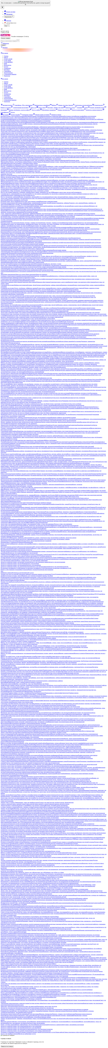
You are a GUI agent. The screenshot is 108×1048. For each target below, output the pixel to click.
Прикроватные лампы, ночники (42, 661)
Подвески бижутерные (81, 379)
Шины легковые (14, 329)
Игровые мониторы (86, 155)
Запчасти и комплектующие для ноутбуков (13, 563)
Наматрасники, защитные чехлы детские (90, 650)
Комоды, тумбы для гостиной (38, 642)
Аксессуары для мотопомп (36, 299)
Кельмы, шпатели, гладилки (30, 292)
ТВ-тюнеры (70, 145)
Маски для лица (80, 384)
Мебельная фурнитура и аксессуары (11, 181)
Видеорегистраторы (16, 338)
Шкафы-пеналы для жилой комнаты (53, 633)
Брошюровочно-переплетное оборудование (37, 480)
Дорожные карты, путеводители (79, 448)
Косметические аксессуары (63, 405)
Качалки (98, 365)
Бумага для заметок (27, 484)
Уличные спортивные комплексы (60, 428)
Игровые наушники (34, 157)
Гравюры (92, 507)
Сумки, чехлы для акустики (48, 607)
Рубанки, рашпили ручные (91, 288)
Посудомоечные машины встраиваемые (70, 117)
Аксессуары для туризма (38, 448)
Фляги (16, 448)
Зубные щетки (59, 411)
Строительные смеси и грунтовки (10, 233)
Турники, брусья (21, 428)
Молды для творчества (50, 509)
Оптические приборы (7, 519)
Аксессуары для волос (62, 388)
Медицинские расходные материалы (11, 419)
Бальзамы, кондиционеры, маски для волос (34, 387)
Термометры (62, 407)
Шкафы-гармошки (37, 633)
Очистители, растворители (73, 265)
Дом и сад (33, 107)
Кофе (5, 63)
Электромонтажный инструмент (10, 289)
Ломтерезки (76, 128)
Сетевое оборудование (7, 618)
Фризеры (43, 124)
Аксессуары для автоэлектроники (10, 347)
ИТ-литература (37, 547)
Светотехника (5, 271)
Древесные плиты (66, 238)
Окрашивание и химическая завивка (11, 390)
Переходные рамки (33, 335)
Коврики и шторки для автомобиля (63, 344)
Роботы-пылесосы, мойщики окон (44, 582)
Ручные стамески (79, 288)
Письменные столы (29, 656)
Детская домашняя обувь (57, 375)
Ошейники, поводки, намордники (60, 464)
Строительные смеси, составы (72, 233)
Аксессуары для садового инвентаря (57, 320)
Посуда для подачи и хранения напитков (58, 194)
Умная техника (5, 624)
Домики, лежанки (9, 466)
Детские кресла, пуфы (47, 632)
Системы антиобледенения (14, 244)
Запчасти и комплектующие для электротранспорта (15, 566)
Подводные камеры (35, 461)
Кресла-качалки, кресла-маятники (14, 178)
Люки (2, 274)
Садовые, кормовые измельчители (82, 300)
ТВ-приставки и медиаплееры (49, 136)
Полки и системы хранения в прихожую (41, 180)
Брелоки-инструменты (24, 448)
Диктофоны (68, 609)
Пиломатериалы (76, 238)
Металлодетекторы (18, 630)
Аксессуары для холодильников (62, 591)
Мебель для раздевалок (56, 432)
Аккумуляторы (5, 330)
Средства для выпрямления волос (24, 391)
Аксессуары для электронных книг (18, 598)
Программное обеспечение (21, 154)
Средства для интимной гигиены (37, 394)
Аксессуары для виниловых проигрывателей (20, 606)
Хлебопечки (10, 124)
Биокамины (36, 578)
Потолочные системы (16, 264)
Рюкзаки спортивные (75, 443)
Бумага (20, 484)
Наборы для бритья (56, 216)
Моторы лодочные (42, 454)
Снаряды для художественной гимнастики (68, 431)
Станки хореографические (70, 432)
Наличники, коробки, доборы (21, 259)
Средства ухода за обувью (73, 404)
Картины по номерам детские (12, 361)
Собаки (3, 464)
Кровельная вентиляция (35, 241)
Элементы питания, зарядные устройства (52, 610)
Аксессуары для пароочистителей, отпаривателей (19, 588)
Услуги (6, 66)
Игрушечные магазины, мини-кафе (38, 356)
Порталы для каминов (75, 578)
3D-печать (98, 507)
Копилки (9, 215)
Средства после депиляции (58, 397)
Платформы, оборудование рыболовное (49, 463)
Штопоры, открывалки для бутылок (17, 200)
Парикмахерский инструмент (26, 388)
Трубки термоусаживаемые (45, 250)
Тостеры (67, 122)
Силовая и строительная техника (10, 276)
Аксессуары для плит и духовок (44, 591)
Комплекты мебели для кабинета (13, 659)
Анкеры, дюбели (32, 247)
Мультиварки (42, 122)
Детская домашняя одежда (40, 373)
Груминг (3, 470)
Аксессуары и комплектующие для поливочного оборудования (76, 309)
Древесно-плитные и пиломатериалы (11, 238)
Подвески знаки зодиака (83, 531)
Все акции (5, 53)
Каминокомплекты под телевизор (62, 648)
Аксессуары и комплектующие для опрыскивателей (37, 311)
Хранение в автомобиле (21, 346)
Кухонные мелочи (34, 204)
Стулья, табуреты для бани (13, 641)
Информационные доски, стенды (15, 483)
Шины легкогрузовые (25, 329)
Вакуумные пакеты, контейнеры (53, 131)
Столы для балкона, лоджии (85, 187)
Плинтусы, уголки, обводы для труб (44, 256)
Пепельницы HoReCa (53, 496)
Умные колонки (53, 609)
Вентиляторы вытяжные (88, 578)
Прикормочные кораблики (68, 463)
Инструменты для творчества (89, 509)
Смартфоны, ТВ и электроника (23, 105)
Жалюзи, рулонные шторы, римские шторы (22, 664)
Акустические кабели (14, 607)
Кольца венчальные (10, 527)
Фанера (31, 238)
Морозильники (45, 116)
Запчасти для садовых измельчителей (52, 317)
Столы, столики (15, 172)
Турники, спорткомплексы (8, 428)
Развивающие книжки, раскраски (42, 551)
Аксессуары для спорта (31, 434)
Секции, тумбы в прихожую (21, 180)
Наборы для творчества (57, 359)
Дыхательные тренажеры (42, 407)
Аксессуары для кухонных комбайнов (40, 133)
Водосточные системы (38, 239)
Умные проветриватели (55, 626)
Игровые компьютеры (46, 148)
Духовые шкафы (37, 117)
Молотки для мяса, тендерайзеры (19, 204)
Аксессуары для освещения (69, 662)
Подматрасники (10, 638)
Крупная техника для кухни (9, 116)
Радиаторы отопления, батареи (81, 242)
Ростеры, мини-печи (19, 124)
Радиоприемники (42, 604)
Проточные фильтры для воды (38, 218)
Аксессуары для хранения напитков (38, 198)
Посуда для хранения (25, 206)
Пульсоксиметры (54, 407)
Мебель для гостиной (7, 642)
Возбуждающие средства (42, 539)
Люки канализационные (94, 232)
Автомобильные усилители (56, 335)
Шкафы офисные (70, 658)
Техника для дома (6, 582)
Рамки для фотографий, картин (40, 215)
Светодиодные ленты (41, 159)
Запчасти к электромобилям (36, 372)
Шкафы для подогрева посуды (90, 119)
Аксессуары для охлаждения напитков (84, 198)
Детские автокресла (14, 343)
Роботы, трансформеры (54, 352)
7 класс (45, 554)
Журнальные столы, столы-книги (50, 189)
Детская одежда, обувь (7, 373)
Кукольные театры (40, 353)
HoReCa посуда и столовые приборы (11, 490)
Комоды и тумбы (79, 177)
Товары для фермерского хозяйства (11, 323)
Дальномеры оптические (55, 519)
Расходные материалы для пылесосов (89, 585)
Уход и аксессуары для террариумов (84, 475)
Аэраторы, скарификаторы (16, 302)
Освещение (4, 661)
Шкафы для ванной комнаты (19, 635)
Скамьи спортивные (45, 428)
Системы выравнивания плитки (36, 257)
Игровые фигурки (90, 355)
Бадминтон (74, 437)
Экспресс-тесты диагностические (66, 420)
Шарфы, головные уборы (45, 400)
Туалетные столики (57, 168)
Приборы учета (5, 254)
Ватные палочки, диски (90, 385)
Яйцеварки (11, 125)
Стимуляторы (84, 534)
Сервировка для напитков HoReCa (70, 495)
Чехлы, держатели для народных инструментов (38, 525)
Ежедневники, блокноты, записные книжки (46, 484)
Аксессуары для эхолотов (15, 463)
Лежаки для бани (79, 186)
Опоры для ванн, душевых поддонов (52, 222)
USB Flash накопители (18, 160)
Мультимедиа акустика (15, 604)
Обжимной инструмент (26, 289)
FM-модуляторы (44, 335)
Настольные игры (18, 504)
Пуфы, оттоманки (69, 632)
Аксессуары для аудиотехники (87, 606)
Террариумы (94, 474)
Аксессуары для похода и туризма (10, 446)
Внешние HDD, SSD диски (33, 160)
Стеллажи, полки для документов (85, 658)
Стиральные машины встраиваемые (40, 574)
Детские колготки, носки (55, 373)
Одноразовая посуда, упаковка (13, 207)
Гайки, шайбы (66, 247)
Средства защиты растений (53, 321)
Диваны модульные (69, 162)
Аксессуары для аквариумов (47, 475)
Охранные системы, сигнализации (83, 629)
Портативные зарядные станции (68, 332)
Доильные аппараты (58, 323)
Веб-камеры (28, 615)
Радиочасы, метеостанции (29, 604)
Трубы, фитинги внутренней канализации (51, 232)
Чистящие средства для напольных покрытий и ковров (77, 671)
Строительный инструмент (21, 107)
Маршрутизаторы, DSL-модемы (23, 618)
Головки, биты (31, 285)
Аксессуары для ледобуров (92, 461)
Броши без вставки (21, 533)
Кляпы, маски (65, 537)
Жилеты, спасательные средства (54, 457)
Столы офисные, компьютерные (33, 487)
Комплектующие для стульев (46, 181)
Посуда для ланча (65, 206)
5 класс (36, 554)
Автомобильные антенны (76, 338)
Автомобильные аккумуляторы (18, 330)
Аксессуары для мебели (85, 181)
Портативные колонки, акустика (39, 609)
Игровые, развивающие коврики (89, 353)
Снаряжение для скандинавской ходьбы (44, 431)
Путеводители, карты (94, 547)
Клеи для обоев (43, 265)
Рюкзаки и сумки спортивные (66, 435)
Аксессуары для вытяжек (27, 591)
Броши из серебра (41, 533)
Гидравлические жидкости (91, 334)
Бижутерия (4, 379)
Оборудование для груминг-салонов (47, 470)
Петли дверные (48, 259)
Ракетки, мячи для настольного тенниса (27, 437)
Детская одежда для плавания (41, 375)
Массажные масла (18, 539)
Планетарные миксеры (54, 128)
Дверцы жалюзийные (11, 189)
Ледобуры (82, 461)
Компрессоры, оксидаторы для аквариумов (78, 474)
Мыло (10, 393)
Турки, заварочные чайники (9, 213)
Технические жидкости (7, 334)
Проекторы (61, 136)
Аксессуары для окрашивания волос (44, 391)
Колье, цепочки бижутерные (66, 379)
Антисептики (87, 414)
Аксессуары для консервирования (49, 209)
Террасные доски (56, 238)
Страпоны (8, 536)
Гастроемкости (77, 192)
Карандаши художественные (37, 512)
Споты (64, 661)
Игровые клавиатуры (22, 157)
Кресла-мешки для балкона (49, 187)
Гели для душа (16, 393)
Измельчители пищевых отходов (71, 119)
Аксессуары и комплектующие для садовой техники (16, 312)
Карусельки (57, 365)
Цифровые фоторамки (41, 140)
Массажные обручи (85, 422)
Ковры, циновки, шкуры (25, 677)
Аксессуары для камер (63, 139)
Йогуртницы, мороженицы (33, 124)
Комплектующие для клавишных (26, 524)
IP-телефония (14, 620)
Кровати (19, 636)
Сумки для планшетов (39, 603)
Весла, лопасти (71, 454)
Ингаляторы (31, 407)
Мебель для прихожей (7, 180)
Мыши (24, 613)
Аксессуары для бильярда (37, 440)
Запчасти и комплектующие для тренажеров (13, 565)
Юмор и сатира (82, 559)
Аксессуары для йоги (20, 422)
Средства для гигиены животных (87, 466)
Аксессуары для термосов (32, 446)
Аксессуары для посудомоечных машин (83, 591)
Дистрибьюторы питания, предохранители (36, 337)
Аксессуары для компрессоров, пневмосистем (80, 279)
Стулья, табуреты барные (37, 172)
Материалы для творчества (36, 509)
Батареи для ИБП (76, 613)
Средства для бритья (79, 397)
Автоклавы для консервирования (68, 124)
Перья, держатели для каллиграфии (69, 512)
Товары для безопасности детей (82, 183)
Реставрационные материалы (75, 257)
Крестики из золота (36, 530)
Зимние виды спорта (7, 425)
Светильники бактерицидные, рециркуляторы (31, 408)
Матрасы (14, 636)
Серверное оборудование (70, 148)
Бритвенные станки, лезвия (28, 397)
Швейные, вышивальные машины (73, 574)
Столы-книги (58, 169)
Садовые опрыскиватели (31, 308)
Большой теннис (82, 437)
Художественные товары (8, 512)
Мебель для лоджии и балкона (9, 187)
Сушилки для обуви (47, 575)
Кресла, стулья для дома (11, 644)
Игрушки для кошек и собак (78, 464)
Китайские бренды (51, 381)
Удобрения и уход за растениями (10, 321)
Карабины (8, 248)
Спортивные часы (36, 435)
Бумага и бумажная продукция (9, 484)
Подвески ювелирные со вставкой (91, 530)
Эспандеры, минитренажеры (59, 422)
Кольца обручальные (22, 527)
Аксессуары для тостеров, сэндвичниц (18, 133)
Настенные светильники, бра (74, 661)
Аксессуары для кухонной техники (11, 131)
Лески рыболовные (46, 458)
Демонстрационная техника (9, 481)
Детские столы (47, 168)
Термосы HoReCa (64, 496)
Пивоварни (91, 209)
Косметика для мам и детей (44, 393)
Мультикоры (34, 521)
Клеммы (19, 250)
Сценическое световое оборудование (56, 521)
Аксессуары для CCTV (38, 629)
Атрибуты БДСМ (5, 537)
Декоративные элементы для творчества (69, 509)
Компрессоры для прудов (90, 305)
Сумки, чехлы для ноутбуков (88, 152)
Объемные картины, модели (65, 507)
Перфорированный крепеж (54, 247)
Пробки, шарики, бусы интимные (35, 534)
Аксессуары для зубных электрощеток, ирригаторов (51, 413)
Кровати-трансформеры (32, 175)
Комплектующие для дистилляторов (88, 210)
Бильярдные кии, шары (23, 440)
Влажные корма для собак (25, 464)
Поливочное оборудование (16, 308)
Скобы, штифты (41, 247)
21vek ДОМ (7, 60)
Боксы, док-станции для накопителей (56, 151)
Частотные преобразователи (32, 253)
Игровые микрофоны (68, 157)
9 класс (53, 554)
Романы (76, 559)
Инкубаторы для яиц (27, 323)
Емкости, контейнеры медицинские (73, 419)
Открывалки (84, 209)
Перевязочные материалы (56, 419)
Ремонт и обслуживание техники (10, 569)
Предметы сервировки (13, 195)
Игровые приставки (14, 155)
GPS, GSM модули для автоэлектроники (65, 347)
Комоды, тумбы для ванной (57, 166)
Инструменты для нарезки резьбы (41, 291)
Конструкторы (10, 352)
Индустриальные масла (65, 334)
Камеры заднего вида (13, 349)
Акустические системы (80, 604)
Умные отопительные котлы (41, 626)
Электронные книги (31, 597)
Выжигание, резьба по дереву (77, 359)
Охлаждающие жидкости (45, 334)
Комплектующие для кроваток (57, 364)
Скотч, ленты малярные (66, 292)
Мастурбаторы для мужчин (53, 534)
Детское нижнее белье (68, 373)
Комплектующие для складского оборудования (69, 499)
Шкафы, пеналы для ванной (36, 645)
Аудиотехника (5, 604)
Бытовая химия (5, 670)
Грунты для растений (39, 321)
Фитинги (51, 230)
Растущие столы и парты (90, 168)
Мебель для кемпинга (7, 451)
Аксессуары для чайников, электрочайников (71, 213)
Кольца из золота (26, 528)
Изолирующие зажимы (59, 250)
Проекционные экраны (71, 136)
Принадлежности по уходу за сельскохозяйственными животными (65, 324)
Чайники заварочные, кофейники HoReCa (33, 492)
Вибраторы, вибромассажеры (17, 534)
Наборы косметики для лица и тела (79, 393)
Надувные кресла (59, 632)
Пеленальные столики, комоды (74, 166)
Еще (6, 25)
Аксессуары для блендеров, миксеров (78, 133)
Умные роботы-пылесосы (16, 624)
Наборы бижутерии (12, 381)
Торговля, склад (5, 498)
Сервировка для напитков (20, 198)
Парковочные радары (90, 338)
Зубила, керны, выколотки (93, 285)
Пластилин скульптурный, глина (61, 513)
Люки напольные (31, 274)
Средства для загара (21, 399)
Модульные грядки (84, 308)
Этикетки (18, 486)
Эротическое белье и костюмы (9, 540)
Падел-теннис (13, 439)
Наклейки (13, 486)
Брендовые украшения (13, 379)
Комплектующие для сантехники (10, 222)
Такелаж (47, 276)
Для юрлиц (9, 14)
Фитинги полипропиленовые (77, 219)
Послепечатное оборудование (9, 480)
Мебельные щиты (46, 238)
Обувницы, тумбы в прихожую (40, 166)
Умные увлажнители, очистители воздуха (20, 626)
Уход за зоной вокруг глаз (55, 384)
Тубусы (28, 515)
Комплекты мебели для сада (41, 184)
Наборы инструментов (20, 285)
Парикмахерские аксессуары (43, 388)
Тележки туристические (92, 443)
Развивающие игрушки (73, 353)
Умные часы (18, 137)
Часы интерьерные (40, 667)
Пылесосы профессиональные (43, 279)
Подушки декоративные (91, 674)
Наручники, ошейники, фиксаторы (20, 537)
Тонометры (24, 407)
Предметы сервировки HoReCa (54, 492)
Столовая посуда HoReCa (71, 492)
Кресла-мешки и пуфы (15, 632)
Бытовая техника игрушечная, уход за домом (43, 355)
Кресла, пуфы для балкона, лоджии (15, 190)
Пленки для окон (87, 664)
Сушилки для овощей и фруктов (34, 130)
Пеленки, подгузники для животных (37, 466)
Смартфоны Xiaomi (47, 594)
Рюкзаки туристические (84, 442)
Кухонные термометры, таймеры (59, 203)
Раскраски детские (44, 359)
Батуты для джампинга (30, 423)
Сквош (7, 439)
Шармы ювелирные (12, 530)
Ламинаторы (21, 480)
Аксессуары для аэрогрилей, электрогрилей (39, 134)
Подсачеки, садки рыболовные (70, 461)
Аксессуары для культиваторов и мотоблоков (24, 315)
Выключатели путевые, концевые (69, 251)
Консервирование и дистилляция (10, 209)
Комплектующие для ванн (70, 222)
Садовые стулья (28, 184)
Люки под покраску (41, 274)
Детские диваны (80, 162)
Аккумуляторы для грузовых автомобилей (64, 330)
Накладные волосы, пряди (76, 388)
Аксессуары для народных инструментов (12, 525)
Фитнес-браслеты (27, 137)
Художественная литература (9, 557)
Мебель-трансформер (7, 175)
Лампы (31, 662)
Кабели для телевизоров (37, 145)
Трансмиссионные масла (31, 334)
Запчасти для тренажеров (33, 565)
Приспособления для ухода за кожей (56, 385)
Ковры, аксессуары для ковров (41, 677)
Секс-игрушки (5, 534)
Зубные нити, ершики (69, 411)
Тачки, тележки (30, 320)
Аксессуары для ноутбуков (46, 152)
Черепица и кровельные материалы (22, 239)
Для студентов (86, 554)
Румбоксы (66, 359)
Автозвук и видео (6, 335)
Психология (21, 547)
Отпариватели (59, 574)
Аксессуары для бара (7, 198)
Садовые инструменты (7, 320)
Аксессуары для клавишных (9, 524)
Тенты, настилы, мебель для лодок (57, 454)
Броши (3, 533)
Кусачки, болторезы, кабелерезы (58, 289)
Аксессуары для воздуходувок (46, 315)
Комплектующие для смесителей (19, 225)
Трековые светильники (65, 271)
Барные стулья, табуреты (27, 639)
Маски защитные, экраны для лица (42, 414)
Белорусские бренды (89, 381)
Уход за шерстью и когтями (85, 470)
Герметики (26, 265)
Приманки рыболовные (58, 458)
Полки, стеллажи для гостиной (77, 642)
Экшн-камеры (32, 139)
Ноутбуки (7, 69)
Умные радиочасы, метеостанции (72, 626)
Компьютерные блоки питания (50, 149)
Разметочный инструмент (8, 291)
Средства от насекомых (25, 673)
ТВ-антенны (63, 145)
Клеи (93, 265)
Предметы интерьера (55, 215)
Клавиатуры (29, 613)
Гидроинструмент (22, 277)
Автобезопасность (6, 341)
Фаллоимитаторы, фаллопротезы (70, 534)
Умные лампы (80, 621)
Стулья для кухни (25, 172)
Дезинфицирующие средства (70, 673)
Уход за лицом (5, 384)
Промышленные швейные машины (41, 502)
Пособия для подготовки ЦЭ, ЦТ (72, 554)
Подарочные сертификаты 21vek (10, 568)
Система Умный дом (7, 621)
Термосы (22, 446)
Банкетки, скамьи (76, 180)
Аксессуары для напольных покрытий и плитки (14, 256)
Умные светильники (11, 623)
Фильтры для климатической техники (59, 589)
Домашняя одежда (67, 400)
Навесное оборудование (38, 312)
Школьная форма (27, 373)
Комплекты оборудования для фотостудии (36, 143)
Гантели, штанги (46, 422)
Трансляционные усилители (70, 606)
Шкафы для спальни (82, 647)
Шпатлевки (32, 233)
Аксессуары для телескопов (92, 519)
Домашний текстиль (6, 674)
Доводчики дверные (70, 259)
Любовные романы (68, 559)
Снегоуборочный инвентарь (93, 320)
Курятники (87, 324)
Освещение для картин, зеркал (41, 662)
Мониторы (24, 136)
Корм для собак (13, 469)
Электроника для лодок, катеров (66, 455)
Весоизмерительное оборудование (18, 499)
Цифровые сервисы (6, 572)
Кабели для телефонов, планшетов (93, 603)
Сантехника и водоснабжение (83, 105)
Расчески (53, 388)
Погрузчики (31, 277)
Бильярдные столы (10, 440)
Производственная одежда (74, 295)
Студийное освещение (48, 142)
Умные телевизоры (29, 624)
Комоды (12, 166)
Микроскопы (22, 519)
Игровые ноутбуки (50, 155)
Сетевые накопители (55, 160)
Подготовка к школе (19, 556)
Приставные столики (24, 169)
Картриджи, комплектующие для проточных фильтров (74, 218)
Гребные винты (24, 455)
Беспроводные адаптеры (62, 618)
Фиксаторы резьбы (86, 265)
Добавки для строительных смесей (20, 235)
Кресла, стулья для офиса (43, 658)
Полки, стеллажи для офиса (28, 489)
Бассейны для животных (88, 467)
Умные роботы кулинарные (68, 624)
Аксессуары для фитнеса (34, 422)
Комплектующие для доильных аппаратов (76, 323)
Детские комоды (50, 369)
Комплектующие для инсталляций (63, 230)
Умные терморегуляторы (67, 623)
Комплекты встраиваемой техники (35, 119)
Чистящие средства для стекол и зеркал (82, 670)
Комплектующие (5, 149)
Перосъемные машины (21, 326)
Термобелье (30, 400)
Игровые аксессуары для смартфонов (53, 601)
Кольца (3, 527)
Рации (31, 498)
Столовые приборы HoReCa (83, 490)
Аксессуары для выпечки (57, 197)
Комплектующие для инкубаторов (43, 323)
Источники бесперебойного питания (60, 613)
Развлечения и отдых (7, 504)
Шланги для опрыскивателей (60, 311)
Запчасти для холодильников (57, 562)
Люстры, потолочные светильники (17, 661)
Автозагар (30, 399)
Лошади (3, 478)
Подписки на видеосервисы (52, 145)
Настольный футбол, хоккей (61, 504)
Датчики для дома (68, 629)
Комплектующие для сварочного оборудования (81, 282)
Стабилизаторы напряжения (89, 613)
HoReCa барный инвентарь (8, 495)
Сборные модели (79, 358)
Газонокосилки (35, 300)
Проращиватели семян (75, 130)
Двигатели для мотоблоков (52, 312)
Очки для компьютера (60, 152)
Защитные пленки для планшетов (23, 603)
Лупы (33, 519)
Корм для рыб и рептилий (25, 474)
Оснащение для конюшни (82, 478)
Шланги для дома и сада (45, 308)
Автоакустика (24, 335)
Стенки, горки (20, 633)
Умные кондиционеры (94, 624)
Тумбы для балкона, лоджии (68, 189)
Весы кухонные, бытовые (17, 130)
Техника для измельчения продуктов (11, 128)
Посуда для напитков (24, 194)
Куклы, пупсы (75, 352)
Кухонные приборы (22, 203)
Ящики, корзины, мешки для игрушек (35, 367)
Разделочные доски (44, 203)
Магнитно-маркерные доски (25, 481)
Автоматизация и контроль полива (48, 309)
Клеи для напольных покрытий (57, 265)
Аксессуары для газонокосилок (64, 315)
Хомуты (91, 247)
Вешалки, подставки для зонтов (62, 180)
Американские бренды (76, 381)
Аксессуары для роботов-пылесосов (68, 585)
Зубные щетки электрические (21, 411)
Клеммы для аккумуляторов (12, 332)
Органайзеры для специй (52, 206)
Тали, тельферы (40, 276)
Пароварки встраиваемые (43, 120)
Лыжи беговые (26, 425)
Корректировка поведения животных (51, 467)
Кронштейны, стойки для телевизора (42, 648)
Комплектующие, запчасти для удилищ (39, 460)
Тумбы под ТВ (87, 166)
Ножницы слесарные (67, 285)
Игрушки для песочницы (12, 355)
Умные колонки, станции (35, 621)
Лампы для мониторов (54, 159)
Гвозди (25, 247)
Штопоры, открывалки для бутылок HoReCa (47, 495)
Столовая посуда (86, 194)
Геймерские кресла (57, 639)
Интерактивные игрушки (40, 352)
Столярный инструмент (7, 288)
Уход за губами (25, 385)
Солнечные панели (83, 332)
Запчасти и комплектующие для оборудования (27, 306)
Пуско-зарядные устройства (28, 332)
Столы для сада (92, 184)
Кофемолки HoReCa (41, 496)
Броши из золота (31, 533)
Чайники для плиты (42, 213)
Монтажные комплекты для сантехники (53, 229)
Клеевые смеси (24, 233)
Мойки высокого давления (85, 302)
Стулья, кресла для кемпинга (40, 451)
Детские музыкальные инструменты (56, 353)
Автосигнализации (27, 338)
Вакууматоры (47, 130)
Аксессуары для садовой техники (31, 314)
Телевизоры (7, 68)
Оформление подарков (68, 216)
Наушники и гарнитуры (23, 609)
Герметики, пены (100, 265)
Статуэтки (85, 215)
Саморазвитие (29, 547)
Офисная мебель (5, 487)
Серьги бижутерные (41, 379)
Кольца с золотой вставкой (13, 528)
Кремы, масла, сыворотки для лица (19, 384)
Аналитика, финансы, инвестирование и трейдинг (60, 544)
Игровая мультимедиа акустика (83, 157)
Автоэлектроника (6, 338)
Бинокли (15, 519)
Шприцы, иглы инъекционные (93, 419)
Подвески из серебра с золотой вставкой (49, 531)
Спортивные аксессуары (8, 435)
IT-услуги (31, 572)
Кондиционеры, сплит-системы (37, 577)
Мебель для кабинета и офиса (9, 658)
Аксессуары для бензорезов (37, 297)
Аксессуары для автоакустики (15, 337)
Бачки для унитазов (61, 224)
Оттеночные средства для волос (91, 390)
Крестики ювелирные (24, 530)
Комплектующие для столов (29, 181)
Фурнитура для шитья (85, 516)
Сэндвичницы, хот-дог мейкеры (55, 122)
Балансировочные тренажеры (15, 423)
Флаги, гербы (21, 560)
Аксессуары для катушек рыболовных (61, 460)
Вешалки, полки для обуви (12, 489)
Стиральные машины (10, 74)
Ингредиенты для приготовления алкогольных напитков (22, 210)
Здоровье (79, 107)
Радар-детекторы (64, 338)
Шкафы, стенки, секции (37, 177)
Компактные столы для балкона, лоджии (37, 190)
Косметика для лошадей (56, 478)
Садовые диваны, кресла (17, 184)
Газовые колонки (24, 242)
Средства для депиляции (43, 397)
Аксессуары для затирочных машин (18, 299)
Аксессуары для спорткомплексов (56, 367)
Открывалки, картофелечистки (60, 130)
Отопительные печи (48, 242)
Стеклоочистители (87, 582)
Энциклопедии (10, 550)
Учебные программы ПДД (32, 556)
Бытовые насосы (25, 218)
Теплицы (60, 308)
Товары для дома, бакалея (65, 105)
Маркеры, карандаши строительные (61, 291)
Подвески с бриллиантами (68, 531)
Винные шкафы (79, 116)
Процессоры (12, 151)
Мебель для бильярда (50, 440)
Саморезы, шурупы (17, 247)
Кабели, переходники (29, 146)
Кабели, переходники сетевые (37, 620)
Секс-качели (72, 537)
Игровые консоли (58, 148)
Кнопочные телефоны (54, 595)
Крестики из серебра (47, 530)
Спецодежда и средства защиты (10, 295)
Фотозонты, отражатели (88, 142)
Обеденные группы (48, 169)
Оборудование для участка (8, 305)
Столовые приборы (75, 194)
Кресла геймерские (45, 157)
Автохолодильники (53, 346)
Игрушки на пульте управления (23, 352)
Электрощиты (23, 251)
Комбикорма (8, 324)
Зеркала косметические (77, 405)
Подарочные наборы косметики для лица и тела (37, 216)
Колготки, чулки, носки (20, 400)
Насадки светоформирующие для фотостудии (68, 142)
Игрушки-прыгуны (25, 355)
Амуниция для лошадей (12, 478)
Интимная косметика (7, 539)
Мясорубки (70, 128)
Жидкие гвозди (18, 265)
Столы (2, 168)
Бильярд (3, 440)
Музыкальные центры (53, 604)
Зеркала (14, 647)
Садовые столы (78, 168)
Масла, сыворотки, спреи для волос (57, 387)
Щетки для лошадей (69, 478)
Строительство (98, 105)
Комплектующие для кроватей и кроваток (66, 181)
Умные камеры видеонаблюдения (52, 621)
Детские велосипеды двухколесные (32, 370)
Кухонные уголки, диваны (56, 162)
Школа (6, 57)
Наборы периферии (43, 613)
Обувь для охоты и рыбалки (28, 404)
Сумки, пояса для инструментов (57, 295)
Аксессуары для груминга (13, 470)
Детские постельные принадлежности (55, 362)
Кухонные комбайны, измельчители (37, 128)
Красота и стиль (70, 107)
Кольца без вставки (68, 527)
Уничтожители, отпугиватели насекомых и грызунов (23, 309)
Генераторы (33, 276)
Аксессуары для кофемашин (70, 131)
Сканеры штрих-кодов (73, 498)
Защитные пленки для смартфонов (18, 601)
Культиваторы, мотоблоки (47, 300)
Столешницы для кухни (33, 171)
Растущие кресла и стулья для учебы (60, 656)
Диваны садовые (89, 162)
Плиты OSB (25, 238)
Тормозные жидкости (78, 334)
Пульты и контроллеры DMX (88, 521)
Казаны (90, 448)
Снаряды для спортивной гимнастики (19, 432)
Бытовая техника (7, 105)
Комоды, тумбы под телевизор (22, 648)
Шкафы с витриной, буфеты (72, 633)
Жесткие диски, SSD (16, 149)
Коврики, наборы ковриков (58, 677)
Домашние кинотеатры (66, 604)
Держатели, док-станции (86, 610)
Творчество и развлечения (8, 359)
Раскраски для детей (86, 551)
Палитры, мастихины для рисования (40, 515)
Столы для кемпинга (55, 451)
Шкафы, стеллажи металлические (19, 498)
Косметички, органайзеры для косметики (27, 405)
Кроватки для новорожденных (40, 636)
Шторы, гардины (40, 664)
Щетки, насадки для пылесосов (49, 585)
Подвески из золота (20, 531)
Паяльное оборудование (43, 282)
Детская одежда (18, 373)
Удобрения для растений (26, 321)
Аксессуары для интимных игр (52, 537)
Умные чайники (55, 624)
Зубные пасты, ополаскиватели (85, 411)
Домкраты (64, 279)
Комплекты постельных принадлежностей (39, 674)
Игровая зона (4, 155)
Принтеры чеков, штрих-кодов (58, 498)
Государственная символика (9, 560)
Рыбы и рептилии (6, 474)
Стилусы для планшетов (53, 603)
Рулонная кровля (23, 241)
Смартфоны (7, 71)
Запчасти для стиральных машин (39, 562)
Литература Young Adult (53, 557)
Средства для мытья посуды (36, 671)
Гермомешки (79, 435)
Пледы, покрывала (66, 674)
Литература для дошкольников (16, 553)
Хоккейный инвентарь (70, 425)
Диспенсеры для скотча (79, 292)
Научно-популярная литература (51, 547)
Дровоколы (36, 302)
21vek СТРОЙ (8, 59)
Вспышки (54, 139)
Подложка (31, 256)
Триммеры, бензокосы (16, 300)
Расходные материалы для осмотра (47, 420)
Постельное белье (56, 674)
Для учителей (94, 554)
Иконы (103, 215)
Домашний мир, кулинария (80, 547)
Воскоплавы (69, 397)
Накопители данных (6, 160)
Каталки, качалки (17, 370)
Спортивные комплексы (33, 428)
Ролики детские (87, 370)
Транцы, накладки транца (83, 454)
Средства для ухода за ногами (19, 394)
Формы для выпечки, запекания (28, 197)
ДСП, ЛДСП (37, 238)
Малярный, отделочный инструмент (48, 292)
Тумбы (16, 166)
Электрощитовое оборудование (10, 251)
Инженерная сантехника (8, 227)
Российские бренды (10, 382)
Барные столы (18, 168)
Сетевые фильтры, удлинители (16, 615)
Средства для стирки (15, 670)
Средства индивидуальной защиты (29, 295)
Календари (7, 486)
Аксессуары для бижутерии (26, 381)
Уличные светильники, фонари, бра (18, 662)
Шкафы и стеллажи (6, 633)
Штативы (32, 140)
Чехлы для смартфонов (81, 600)
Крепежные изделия (6, 247)
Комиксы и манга (65, 557)
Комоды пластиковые (97, 166)
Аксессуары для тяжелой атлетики (39, 432)
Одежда (3, 400)
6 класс (41, 554)
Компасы (12, 448)
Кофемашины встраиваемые (17, 119)
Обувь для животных (13, 467)
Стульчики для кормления (89, 172)
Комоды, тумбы (5, 166)
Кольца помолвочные (34, 527)
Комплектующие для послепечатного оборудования (91, 480)
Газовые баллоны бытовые (17, 580)
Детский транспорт (6, 370)
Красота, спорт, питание (39, 548)
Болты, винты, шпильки (82, 247)
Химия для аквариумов (16, 475)
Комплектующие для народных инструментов (65, 525)
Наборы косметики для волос (76, 387)
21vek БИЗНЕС (8, 62)
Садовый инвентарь (41, 320)
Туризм (3, 442)
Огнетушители (43, 295)
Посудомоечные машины (56, 116)
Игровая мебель (5, 165)
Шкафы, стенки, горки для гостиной (57, 642)
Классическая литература (38, 557)
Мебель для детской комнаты (9, 369)
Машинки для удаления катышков (31, 575)
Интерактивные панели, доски (42, 481)
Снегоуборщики (28, 302)
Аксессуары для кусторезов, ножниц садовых (54, 314)
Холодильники (8, 72)
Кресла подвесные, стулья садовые (67, 187)
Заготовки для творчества (21, 509)
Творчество (4, 507)
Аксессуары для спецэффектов (22, 522)
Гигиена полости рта (7, 411)
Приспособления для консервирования (70, 209)
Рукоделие (4, 516)
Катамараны (33, 454)
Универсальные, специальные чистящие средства (57, 670)
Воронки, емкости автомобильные (86, 346)
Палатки (7, 442)
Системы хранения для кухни (64, 183)
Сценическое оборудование (9, 521)
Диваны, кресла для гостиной (21, 642)
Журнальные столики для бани (66, 186)
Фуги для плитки (76, 256)
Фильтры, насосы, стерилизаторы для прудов (70, 305)
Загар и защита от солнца (8, 399)
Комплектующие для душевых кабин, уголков (42, 225)
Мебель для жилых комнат (8, 177)
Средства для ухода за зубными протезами (24, 413)
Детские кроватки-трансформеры (48, 175)
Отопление (4, 242)
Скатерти (81, 674)
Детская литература (6, 551)
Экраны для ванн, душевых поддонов (31, 222)
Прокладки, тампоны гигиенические (21, 417)
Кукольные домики (29, 353)
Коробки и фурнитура (7, 259)
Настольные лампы (56, 661)
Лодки (14, 454)
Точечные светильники (51, 271)
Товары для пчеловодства (8, 327)
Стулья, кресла (69, 177)
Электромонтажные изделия (9, 250)
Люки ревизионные (9, 274)
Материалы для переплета (68, 480)
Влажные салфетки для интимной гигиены (63, 417)
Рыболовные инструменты (30, 463)
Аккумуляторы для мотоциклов (85, 330)
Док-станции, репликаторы (17, 617)
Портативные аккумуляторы (32, 610)
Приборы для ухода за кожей (38, 385)
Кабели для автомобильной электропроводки (32, 349)
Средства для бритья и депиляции (10, 397)
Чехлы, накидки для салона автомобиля (42, 344)
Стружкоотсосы (56, 279)
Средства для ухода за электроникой (12, 146)
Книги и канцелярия (78, 110)
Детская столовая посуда (27, 195)
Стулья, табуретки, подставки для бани (26, 186)
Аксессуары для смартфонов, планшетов (12, 600)
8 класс (49, 554)
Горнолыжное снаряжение (38, 425)
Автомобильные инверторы (51, 338)
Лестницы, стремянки (20, 320)
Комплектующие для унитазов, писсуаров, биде (42, 224)
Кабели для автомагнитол (78, 337)
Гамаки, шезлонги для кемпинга (80, 451)
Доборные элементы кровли (80, 239)
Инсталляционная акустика (54, 606)
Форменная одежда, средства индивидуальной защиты (16, 414)
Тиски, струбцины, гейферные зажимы (25, 288)
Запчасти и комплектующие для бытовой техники (15, 562)
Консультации (24, 569)
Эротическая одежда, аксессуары (27, 540)
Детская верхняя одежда (82, 373)
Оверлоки (86, 574)
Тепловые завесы (18, 578)
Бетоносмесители (25, 276)
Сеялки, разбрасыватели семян (49, 302)
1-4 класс (31, 554)
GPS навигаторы (38, 338)
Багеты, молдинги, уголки (53, 264)
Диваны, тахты (13, 162)
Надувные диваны (32, 163)
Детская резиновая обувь (87, 375)
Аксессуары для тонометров (25, 410)
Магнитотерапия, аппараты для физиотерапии (79, 407)
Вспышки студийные (18, 143)
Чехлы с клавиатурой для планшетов (87, 601)
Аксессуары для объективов (21, 140)
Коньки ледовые (17, 425)
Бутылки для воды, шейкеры (49, 435)
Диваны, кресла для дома (23, 177)
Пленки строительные (17, 294)
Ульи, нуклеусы (19, 327)
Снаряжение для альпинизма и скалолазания (21, 443)
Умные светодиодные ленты (25, 623)
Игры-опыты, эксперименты (36, 358)
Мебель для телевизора (7, 648)
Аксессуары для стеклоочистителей (43, 588)
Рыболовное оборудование (8, 461)
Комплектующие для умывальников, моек (16, 224)
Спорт (86, 107)
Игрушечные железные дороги (15, 353)
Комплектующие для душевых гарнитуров (79, 224)
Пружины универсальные (36, 248)
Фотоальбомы (27, 215)
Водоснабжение (5, 218)
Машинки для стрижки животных (67, 470)
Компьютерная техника (7, 148)
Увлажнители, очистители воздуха (78, 577)
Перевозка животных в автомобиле (58, 466)
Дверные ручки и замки (37, 259)
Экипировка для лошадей (42, 478)
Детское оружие (80, 355)
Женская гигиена (6, 417)
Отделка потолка (5, 264)
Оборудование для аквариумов (42, 474)
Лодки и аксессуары (6, 454)
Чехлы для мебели (50, 183)
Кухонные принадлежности (9, 203)
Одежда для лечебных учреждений (15, 416)
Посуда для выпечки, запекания (10, 197)
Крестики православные (60, 530)
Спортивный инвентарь (8, 431)
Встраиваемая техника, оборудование (11, 117)
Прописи (26, 554)
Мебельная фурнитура (38, 183)
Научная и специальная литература (22, 548)
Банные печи (58, 242)
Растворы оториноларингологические (56, 408)
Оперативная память (28, 149)
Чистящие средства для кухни (19, 671)
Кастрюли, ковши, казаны (36, 192)
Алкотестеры (15, 341)
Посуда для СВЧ (48, 192)
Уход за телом (5, 393)
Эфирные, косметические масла (30, 378)
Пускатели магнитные (46, 253)
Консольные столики (37, 169)
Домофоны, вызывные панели (54, 629)
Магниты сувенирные (94, 215)
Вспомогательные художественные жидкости (84, 513)
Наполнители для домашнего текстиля (16, 676)
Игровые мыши (11, 157)
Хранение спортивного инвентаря (15, 434)
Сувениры (4, 215)
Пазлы (51, 504)
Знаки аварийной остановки (73, 341)
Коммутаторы (73, 618)
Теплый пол (93, 242)
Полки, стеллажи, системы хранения (54, 177)
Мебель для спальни (6, 647)
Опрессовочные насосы (80, 230)
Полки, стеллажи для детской (37, 369)
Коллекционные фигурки (13, 159)
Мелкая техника (5, 130)
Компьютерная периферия (8, 613)
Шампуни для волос (16, 387)
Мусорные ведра (74, 496)
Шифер (9, 241)
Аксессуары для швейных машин (32, 586)
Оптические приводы (22, 151)
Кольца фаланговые (46, 527)
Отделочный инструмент (8, 292)
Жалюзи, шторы (5, 664)
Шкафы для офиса (88, 487)
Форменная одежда (85, 400)
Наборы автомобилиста (58, 341)
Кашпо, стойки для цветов (16, 667)
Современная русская (56, 559)
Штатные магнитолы (65, 337)
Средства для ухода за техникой (80, 134)
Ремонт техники (32, 569)
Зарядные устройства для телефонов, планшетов (38, 600)
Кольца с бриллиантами (81, 527)
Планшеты (23, 148)
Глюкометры (14, 408)
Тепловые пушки (30, 279)
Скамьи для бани (43, 186)
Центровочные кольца (75, 329)
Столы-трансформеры (64, 175)
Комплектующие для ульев (32, 327)
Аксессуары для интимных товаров (59, 539)
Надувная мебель (74, 184)
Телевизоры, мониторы (7, 136)
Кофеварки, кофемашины (39, 127)
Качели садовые (64, 184)
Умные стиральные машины (43, 624)
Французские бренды (63, 381)
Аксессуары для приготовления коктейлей (60, 198)
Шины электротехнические (52, 251)
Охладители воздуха (52, 577)
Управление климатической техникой (33, 244)
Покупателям (8, 16)
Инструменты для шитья (72, 516)
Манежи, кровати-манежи (46, 365)
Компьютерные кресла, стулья (43, 639)
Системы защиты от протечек (87, 229)
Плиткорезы (18, 292)
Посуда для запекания (43, 197)
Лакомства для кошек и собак (41, 464)
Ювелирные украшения (49, 110)
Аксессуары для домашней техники (11, 585)
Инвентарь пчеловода (72, 327)
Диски (53, 329)
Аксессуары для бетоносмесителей (55, 297)
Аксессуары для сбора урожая (76, 320)
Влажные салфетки (89, 394)
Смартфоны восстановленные (23, 594)
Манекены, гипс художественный (16, 515)
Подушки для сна (17, 674)
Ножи (19, 201)
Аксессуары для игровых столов (81, 504)
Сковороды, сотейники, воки (20, 192)
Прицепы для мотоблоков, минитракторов (72, 312)
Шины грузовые (36, 329)
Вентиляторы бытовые (21, 577)
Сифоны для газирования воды (85, 127)
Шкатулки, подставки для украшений (71, 215)
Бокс (16, 431)
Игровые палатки (34, 365)
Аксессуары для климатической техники (82, 589)
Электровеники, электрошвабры (73, 582)
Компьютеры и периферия (42, 105)
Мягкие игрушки (66, 352)
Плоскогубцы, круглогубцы (41, 289)
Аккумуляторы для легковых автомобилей (39, 330)
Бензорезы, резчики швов (78, 276)
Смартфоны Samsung (59, 594)
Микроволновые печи (32, 122)
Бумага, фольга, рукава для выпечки (75, 197)
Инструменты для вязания (43, 516)
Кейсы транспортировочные (39, 522)
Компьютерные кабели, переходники (83, 615)
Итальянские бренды (40, 381)
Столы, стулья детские (17, 656)
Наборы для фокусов (51, 358)
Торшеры (30, 661)
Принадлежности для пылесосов (30, 585)
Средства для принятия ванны (56, 394)
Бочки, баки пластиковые (14, 311)
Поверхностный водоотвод (53, 239)
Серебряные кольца (36, 528)
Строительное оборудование (9, 279)
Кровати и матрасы (6, 636)
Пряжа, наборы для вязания (28, 516)
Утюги (53, 574)
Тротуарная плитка (44, 236)
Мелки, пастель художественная (19, 513)
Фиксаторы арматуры (17, 248)
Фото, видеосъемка (6, 139)
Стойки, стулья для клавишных (45, 524)
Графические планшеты (22, 512)
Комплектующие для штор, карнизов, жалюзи (69, 664)
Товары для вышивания (13, 516)
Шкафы (14, 633)
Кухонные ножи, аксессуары (9, 201)
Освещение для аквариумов (31, 475)
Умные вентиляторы (82, 624)
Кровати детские (60, 369)
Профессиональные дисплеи (86, 136)
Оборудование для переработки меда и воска (53, 327)
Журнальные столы (68, 168)
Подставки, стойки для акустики (30, 607)
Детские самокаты (65, 370)
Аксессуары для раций (34, 499)
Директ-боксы (42, 521)
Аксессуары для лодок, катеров (85, 455)
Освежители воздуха (12, 673)
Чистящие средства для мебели (53, 671)
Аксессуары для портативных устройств (12, 610)
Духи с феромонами (29, 539)
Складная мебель (72, 442)
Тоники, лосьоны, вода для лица (38, 384)
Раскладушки (19, 638)
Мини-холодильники (90, 116)
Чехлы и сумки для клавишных (63, 524)
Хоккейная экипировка (83, 425)
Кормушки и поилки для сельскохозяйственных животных (29, 324)
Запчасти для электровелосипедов (58, 566)
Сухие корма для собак (11, 464)
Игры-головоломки (43, 504)
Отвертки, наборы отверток (53, 285)
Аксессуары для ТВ (79, 145)
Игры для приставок (26, 155)
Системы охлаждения (77, 149)
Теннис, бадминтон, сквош (8, 437)
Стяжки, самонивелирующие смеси (53, 233)
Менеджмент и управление (37, 544)
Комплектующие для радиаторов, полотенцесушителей (26, 229)
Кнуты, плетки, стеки (37, 537)
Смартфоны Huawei (81, 594)
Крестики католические (74, 530)
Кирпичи (24, 236)
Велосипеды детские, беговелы (51, 370)
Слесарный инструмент (7, 285)
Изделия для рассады (67, 321)
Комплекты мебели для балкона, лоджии (29, 187)
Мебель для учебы (6, 656)
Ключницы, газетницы (88, 180)
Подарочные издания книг (11, 559)
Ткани (29, 676)
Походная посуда (64, 446)
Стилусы (35, 613)
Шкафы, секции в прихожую (88, 633)
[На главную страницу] (6, 36)
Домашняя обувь (9, 404)
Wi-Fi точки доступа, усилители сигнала (43, 618)
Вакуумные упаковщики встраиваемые (24, 120)
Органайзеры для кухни (38, 206)
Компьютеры (36, 148)
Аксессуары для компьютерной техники (12, 152)
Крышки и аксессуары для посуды (63, 192)
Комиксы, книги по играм (73, 551)
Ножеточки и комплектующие (48, 201)
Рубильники (11, 253)
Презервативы (12, 420)
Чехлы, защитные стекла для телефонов (63, 600)
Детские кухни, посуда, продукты (66, 355)
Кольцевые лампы (23, 142)
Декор (2, 667)
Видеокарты (37, 149)
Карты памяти (40, 139)
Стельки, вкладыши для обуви (57, 404)
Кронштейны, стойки (23, 145)
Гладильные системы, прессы (13, 575)
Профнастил (14, 241)
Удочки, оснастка (6, 458)
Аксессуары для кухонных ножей (30, 201)
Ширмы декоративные (12, 668)
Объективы (47, 139)
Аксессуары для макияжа (8, 405)
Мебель (54, 105)
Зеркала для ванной (67, 645)
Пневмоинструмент (29, 280)
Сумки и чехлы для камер (77, 139)
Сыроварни (81, 124)
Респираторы (56, 414)
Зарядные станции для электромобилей (47, 332)
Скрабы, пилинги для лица (13, 385)
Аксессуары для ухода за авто (68, 346)
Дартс (70, 504)
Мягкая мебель (5, 162)
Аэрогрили (22, 122)
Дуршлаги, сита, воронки (76, 203)
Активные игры (69, 358)
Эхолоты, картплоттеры (23, 461)
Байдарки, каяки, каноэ (22, 454)
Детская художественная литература (22, 551)
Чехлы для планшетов (70, 601)
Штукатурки (39, 233)
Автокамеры (85, 329)
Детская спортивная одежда (14, 375)
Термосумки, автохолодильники (49, 446)
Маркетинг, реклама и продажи (20, 544)
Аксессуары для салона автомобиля (38, 346)
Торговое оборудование (90, 499)
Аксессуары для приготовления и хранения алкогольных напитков (58, 210)
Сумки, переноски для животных (71, 467)
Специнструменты (73, 289)
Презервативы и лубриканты (9, 542)
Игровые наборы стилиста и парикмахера (60, 356)
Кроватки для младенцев (25, 362)
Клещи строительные (79, 285)
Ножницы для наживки (83, 463)
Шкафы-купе (28, 633)
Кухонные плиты (36, 116)
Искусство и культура (52, 548)
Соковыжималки (52, 127)
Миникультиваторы (72, 302)
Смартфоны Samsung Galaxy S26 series (37, 595)
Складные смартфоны (67, 595)
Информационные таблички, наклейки (36, 483)
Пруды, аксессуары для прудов (48, 305)
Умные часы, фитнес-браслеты (52, 137)
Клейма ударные (76, 291)
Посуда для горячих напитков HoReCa (64, 490)
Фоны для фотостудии (35, 142)
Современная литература (24, 557)
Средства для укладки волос (92, 387)
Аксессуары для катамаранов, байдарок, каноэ (31, 457)
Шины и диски (5, 329)
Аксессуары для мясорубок (59, 133)
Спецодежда (85, 295)
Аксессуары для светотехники (80, 271)
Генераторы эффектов (73, 521)
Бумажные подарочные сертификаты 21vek (31, 568)
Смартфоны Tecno (9, 595)
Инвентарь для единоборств (25, 431)
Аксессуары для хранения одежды (31, 402)
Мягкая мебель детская (81, 369)
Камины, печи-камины (36, 242)
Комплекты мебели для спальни (26, 647)
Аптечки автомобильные (44, 341)
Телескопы (29, 519)
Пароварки (55, 124)
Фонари (47, 448)
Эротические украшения (44, 540)
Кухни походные (83, 184)
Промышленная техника (8, 502)
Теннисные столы (44, 437)
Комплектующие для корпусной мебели (20, 183)
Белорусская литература (77, 557)
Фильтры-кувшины (89, 213)
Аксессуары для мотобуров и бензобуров (55, 299)
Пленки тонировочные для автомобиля (85, 344)
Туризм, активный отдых (97, 107)
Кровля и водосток (6, 239)
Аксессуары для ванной (80, 645)
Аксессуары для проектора (92, 145)
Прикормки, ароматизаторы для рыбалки (77, 458)
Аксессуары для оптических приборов (73, 519)
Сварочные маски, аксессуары (59, 282)
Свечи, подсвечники (86, 667)
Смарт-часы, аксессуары (8, 137)
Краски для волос (27, 390)
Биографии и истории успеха (83, 544)
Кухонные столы (9, 168)
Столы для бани (52, 186)
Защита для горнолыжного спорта (59, 426)
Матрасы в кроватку (38, 362)
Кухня (2, 171)
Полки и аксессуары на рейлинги (79, 206)
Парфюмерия (4, 378)
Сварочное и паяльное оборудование (11, 282)
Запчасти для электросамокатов (39, 566)
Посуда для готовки (6, 192)
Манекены (7, 518)
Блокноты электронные (65, 484)
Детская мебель (5, 650)
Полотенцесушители (38, 227)
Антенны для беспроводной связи (55, 620)
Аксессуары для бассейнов (34, 318)
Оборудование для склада (48, 499)
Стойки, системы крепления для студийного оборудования (66, 143)
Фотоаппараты (16, 139)
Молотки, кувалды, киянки (58, 288)
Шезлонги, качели (25, 364)
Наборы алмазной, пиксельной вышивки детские (35, 361)
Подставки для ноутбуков (31, 152)
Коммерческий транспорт (8, 350)
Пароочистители (59, 582)
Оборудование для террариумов (65, 475)
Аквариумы (14, 474)
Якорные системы (34, 455)
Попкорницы (18, 125)
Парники (54, 308)
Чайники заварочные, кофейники (26, 213)
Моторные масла (19, 334)
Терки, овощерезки (33, 203)
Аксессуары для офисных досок (77, 481)
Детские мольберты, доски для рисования (62, 361)
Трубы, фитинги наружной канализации (75, 232)
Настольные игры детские (23, 359)
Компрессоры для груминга (29, 470)
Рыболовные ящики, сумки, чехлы (51, 461)
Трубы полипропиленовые (61, 219)
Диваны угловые (32, 162)
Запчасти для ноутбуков (32, 563)
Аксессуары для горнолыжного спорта (18, 426)
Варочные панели (27, 117)
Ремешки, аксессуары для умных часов (72, 137)
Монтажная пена (34, 265)
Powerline (90, 618)
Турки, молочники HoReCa (13, 492)
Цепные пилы (27, 300)
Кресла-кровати (78, 632)
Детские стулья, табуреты (70, 639)
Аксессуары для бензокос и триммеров (84, 315)
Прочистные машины (33, 232)
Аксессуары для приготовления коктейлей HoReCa (20, 496)
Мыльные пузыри (23, 356)
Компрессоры (21, 279)
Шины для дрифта (46, 329)
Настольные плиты (69, 116)
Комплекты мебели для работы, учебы (58, 487)
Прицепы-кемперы (14, 445)
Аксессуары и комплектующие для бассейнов (14, 318)
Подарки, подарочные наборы (14, 216)
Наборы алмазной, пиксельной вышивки (31, 507)
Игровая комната (5, 365)
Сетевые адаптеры (82, 618)
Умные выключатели (90, 621)
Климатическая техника (8, 577)
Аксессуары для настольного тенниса (60, 437)
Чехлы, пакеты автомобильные (22, 344)
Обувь (2, 404)
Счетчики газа (14, 254)
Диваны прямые (22, 162)
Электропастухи (95, 324)
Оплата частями (10, 12)
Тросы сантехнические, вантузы (17, 232)
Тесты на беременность (42, 419)
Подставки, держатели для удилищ (18, 460)
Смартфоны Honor (70, 594)
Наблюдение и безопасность (9, 629)
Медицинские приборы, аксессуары (11, 407)
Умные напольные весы (13, 627)
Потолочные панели (29, 264)
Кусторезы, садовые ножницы (63, 300)
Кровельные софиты (66, 239)
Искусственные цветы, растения (54, 667)
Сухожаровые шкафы (73, 408)
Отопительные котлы (13, 242)
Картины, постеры (17, 215)
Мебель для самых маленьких (9, 362)
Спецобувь (92, 295)
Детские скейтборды (77, 370)
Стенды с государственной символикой (36, 560)
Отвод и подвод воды (50, 227)
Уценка (6, 56)
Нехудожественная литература (9, 547)
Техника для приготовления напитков (12, 127)
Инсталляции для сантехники (23, 227)
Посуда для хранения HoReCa (86, 492)
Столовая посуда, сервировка (9, 194)
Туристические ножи (75, 446)
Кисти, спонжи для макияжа (47, 405)
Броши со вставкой (10, 533)
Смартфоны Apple (37, 594)
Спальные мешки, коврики (31, 442)
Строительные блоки (33, 236)
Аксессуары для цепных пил (13, 314)
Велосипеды (7, 65)
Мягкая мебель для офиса (76, 487)
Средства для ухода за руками (60, 393)
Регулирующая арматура (72, 229)
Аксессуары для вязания (58, 516)
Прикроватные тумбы (24, 166)
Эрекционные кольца (17, 536)
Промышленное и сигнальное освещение (21, 271)
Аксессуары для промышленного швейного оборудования (59, 586)
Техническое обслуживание (27, 570)
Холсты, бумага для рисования (37, 513)
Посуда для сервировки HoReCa (31, 490)
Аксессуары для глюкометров (42, 410)
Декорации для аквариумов (58, 474)
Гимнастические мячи (73, 422)
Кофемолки (60, 127)
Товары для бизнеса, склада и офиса (19, 110)
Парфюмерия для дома (45, 378)
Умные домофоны (45, 623)
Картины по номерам (13, 507)
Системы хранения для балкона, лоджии (29, 189)
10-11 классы (59, 554)
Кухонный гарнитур (10, 171)
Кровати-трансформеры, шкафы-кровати (34, 638)
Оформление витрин (15, 501)
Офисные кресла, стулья (17, 487)
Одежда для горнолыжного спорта (39, 426)
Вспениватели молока (69, 127)
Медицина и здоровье (66, 547)
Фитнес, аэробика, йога (7, 422)
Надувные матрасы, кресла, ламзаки (44, 443)
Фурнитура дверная (58, 259)
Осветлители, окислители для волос (42, 390)
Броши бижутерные (93, 379)
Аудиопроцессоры (54, 337)
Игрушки (3, 352)
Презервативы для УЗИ (23, 420)
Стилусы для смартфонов (35, 601)
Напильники (70, 288)
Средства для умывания (69, 384)
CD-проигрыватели (78, 609)
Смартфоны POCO (92, 594)
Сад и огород (4, 308)
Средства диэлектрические (29, 250)
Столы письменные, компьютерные (32, 168)
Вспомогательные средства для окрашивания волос (67, 390)
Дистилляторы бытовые (31, 212)
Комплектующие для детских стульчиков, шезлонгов (81, 364)
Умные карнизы (55, 623)
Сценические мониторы (23, 521)
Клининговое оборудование (23, 502)
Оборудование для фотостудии (9, 142)
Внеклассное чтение (18, 554)
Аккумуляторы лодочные (12, 455)
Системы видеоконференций (59, 481)
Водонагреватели (15, 218)
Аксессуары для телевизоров (9, 145)
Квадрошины (65, 329)
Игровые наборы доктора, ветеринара (83, 356)
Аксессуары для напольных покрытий (56, 257)
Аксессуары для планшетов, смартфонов (71, 603)
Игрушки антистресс (12, 356)
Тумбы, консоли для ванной (20, 645)
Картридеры (64, 160)
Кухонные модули (21, 171)
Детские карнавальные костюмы (15, 376)
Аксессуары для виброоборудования (75, 297)
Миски (41, 204)
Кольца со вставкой (57, 527)
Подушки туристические (62, 443)
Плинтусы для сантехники (85, 222)
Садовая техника (5, 300)
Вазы (65, 667)
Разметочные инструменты (23, 291)
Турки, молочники (53, 213)
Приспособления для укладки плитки (16, 257)
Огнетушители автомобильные (28, 341)
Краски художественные (86, 512)
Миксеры (64, 128)
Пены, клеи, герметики (7, 265)
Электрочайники (27, 127)
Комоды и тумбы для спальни (56, 647)
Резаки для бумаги (55, 480)
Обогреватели (9, 578)
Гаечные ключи (40, 285)
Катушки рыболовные (34, 458)
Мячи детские (61, 358)
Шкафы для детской (23, 369)
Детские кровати (27, 636)
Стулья (3, 639)
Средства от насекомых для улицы (60, 448)
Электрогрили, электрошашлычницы (80, 122)
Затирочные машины (11, 277)
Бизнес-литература (6, 544)
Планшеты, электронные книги (10, 597)
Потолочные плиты (40, 264)
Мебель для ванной (6, 645)
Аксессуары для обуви (42, 404)
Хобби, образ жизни (64, 548)
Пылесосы (7, 76)
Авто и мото (41, 107)
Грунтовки (7, 235)
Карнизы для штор (50, 664)
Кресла (3, 632)
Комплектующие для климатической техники (14, 589)
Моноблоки (29, 148)
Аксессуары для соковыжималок (61, 134)
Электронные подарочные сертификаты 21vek (57, 568)
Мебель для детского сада (95, 369)
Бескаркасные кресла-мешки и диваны (16, 163)
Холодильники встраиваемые (50, 117)
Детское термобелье (27, 375)
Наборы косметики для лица (75, 385)
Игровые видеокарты (75, 155)
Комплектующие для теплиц (71, 308)
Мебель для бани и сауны (8, 186)
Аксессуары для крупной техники (10, 591)
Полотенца (75, 674)
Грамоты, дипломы (26, 486)
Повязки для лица (65, 414)
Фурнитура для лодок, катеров (48, 455)
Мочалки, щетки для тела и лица (74, 394)
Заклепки (73, 247)
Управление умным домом (20, 621)
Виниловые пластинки (39, 606)
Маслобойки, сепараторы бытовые (92, 130)
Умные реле (36, 623)
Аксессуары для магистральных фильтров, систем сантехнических (34, 219)
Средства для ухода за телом (28, 393)
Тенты (83, 443)
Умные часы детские (38, 137)
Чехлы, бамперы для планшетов (73, 597)
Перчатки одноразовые (77, 414)
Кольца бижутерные (52, 379)
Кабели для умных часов (91, 137)
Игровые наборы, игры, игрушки (18, 358)
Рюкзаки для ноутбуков (73, 152)
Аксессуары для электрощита (35, 251)
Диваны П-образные (43, 162)
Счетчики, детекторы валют (41, 498)
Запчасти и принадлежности (94, 110)
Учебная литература (6, 554)
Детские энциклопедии (59, 551)
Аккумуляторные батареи (71, 610)
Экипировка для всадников (27, 478)
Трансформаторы (84, 251)
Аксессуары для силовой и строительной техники (15, 297)
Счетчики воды (37, 254)
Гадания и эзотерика (16, 505)
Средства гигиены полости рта (46, 411)
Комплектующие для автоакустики (74, 335)
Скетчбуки (49, 513)
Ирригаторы (33, 411)
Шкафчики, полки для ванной (53, 645)
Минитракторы (62, 302)
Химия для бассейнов (48, 318)
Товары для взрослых (64, 110)
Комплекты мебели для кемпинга (22, 451)
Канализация (4, 232)
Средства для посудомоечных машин (32, 670)
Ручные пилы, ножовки (44, 288)
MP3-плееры (61, 609)
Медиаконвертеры (23, 620)
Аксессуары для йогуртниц (19, 134)
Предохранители (19, 253)
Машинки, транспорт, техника (87, 352)
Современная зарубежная (43, 559)
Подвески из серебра (32, 531)
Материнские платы (65, 149)
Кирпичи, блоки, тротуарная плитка (11, 236)
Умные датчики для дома (69, 621)
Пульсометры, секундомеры (23, 435)
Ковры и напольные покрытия (9, 677)
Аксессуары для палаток (17, 442)
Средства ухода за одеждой (13, 402)
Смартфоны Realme (20, 595)
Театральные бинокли (41, 519)
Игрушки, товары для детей (56, 107)
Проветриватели (44, 578)
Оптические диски (73, 160)
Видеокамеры (24, 139)
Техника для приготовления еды (10, 122)
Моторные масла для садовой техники (79, 314)
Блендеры (24, 128)
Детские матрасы (70, 369)
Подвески (3, 530)
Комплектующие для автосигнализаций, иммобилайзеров (36, 347)
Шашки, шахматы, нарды (30, 504)
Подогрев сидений (101, 346)
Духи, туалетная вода (14, 378)
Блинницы (49, 124)
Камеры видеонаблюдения (24, 629)
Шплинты (26, 248)
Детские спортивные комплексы (70, 365)
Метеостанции (5, 580)
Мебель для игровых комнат (88, 365)
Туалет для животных (21, 466)
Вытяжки (28, 116)
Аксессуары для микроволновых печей (32, 131)
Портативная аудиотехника (8, 609)
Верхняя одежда (57, 400)
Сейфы (45, 487)
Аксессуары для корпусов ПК (36, 151)
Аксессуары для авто (7, 344)
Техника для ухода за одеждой (9, 574)
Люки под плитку (20, 274)
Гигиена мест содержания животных (29, 467)
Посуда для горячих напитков (38, 194)
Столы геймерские (56, 157)
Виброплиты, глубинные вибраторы (60, 276)
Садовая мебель (5, 184)
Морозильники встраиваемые (53, 119)
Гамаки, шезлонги (54, 184)
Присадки (55, 334)
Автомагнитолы (15, 335)
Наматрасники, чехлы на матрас (68, 636)
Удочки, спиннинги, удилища (19, 458)
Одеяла (24, 674)
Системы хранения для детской (15, 367)
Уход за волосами (6, 387)
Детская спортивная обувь (72, 375)
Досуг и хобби (36, 110)
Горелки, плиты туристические (48, 442)
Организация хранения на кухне (10, 206)
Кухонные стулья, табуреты (12, 639)
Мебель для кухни (6, 172)
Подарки (3, 216)
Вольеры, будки (73, 466)
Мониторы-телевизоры (33, 136)
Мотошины (58, 329)
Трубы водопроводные (63, 227)
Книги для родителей (31, 553)
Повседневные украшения (27, 379)
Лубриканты (33, 420)
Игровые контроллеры (38, 155)
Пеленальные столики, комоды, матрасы (77, 362)
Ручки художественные (52, 512)
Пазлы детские (35, 359)
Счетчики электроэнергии (25, 254)
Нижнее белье (9, 400)
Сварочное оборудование (29, 282)
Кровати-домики (51, 638)
